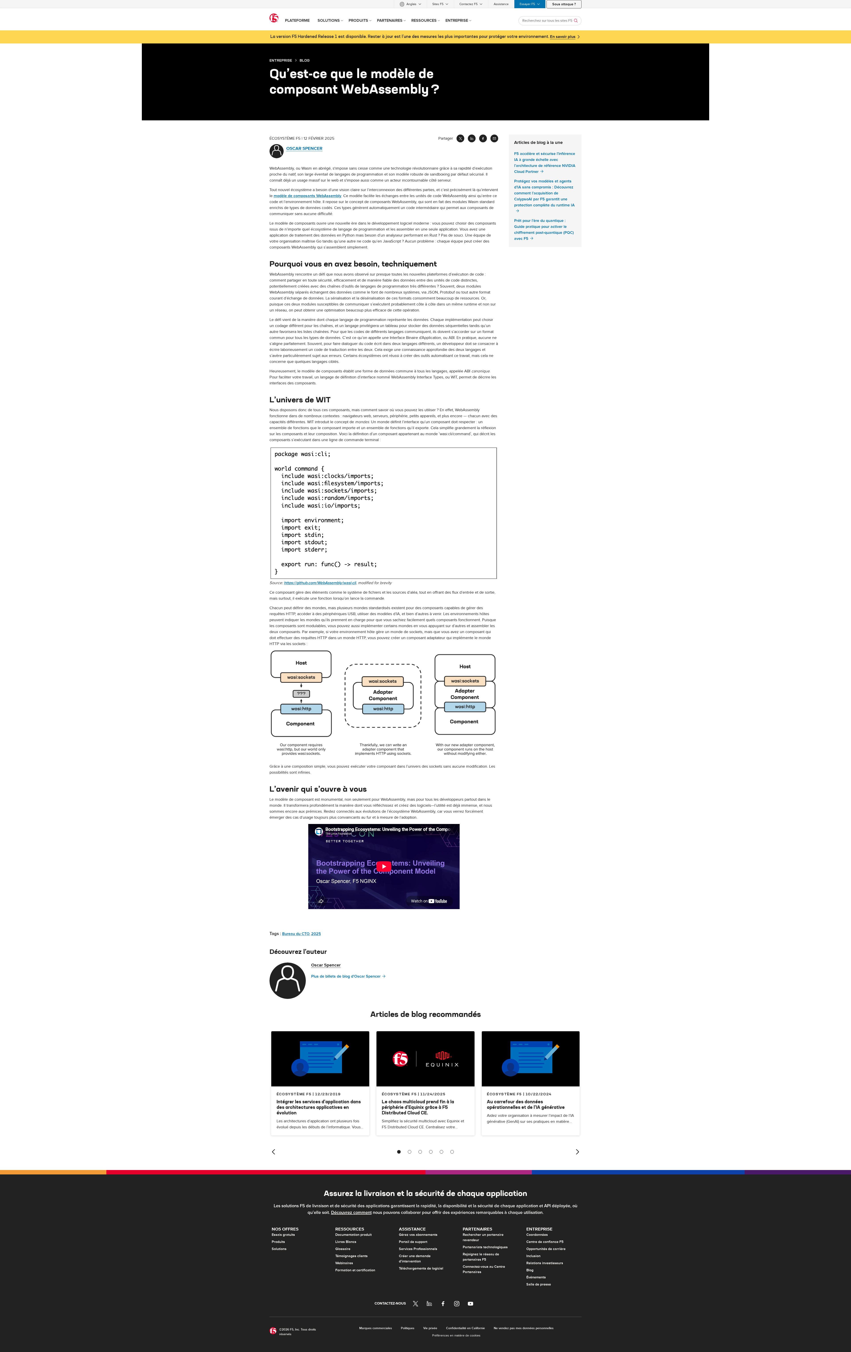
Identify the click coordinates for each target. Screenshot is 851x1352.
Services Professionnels (418, 1249)
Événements (536, 1277)
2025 (316, 933)
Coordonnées (537, 1235)
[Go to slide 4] (431, 1152)
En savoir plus (563, 37)
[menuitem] (410, 4)
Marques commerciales (375, 1328)
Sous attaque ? (564, 4)
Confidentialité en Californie (465, 1328)
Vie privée (430, 1328)
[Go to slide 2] (409, 1152)
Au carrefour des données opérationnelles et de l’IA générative (526, 1104)
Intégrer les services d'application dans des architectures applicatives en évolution (319, 1107)
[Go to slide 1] (399, 1152)
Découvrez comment (351, 1212)
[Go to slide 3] (420, 1152)
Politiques (407, 1328)
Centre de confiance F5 (545, 1242)
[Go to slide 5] (441, 1152)
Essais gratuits (283, 1235)
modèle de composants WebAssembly (307, 196)
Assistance (501, 4)
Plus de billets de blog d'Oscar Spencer (346, 976)
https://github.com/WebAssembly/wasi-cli (320, 583)
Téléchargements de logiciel (421, 1268)
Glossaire (342, 1249)
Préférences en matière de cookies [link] (456, 1335)
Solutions (279, 1249)
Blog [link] (305, 60)
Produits (278, 1242)
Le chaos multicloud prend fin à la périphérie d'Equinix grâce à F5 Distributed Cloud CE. (418, 1107)
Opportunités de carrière (546, 1249)
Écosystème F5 (399, 1094)
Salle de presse (538, 1284)
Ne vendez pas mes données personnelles (524, 1328)
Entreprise (280, 60)
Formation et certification (355, 1270)
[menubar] (425, 4)
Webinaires (344, 1263)
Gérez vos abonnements (418, 1235)
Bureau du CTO (296, 933)
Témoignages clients (351, 1256)
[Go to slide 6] (452, 1152)
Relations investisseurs (544, 1263)
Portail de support (413, 1242)
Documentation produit (353, 1235)
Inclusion (533, 1256)
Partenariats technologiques (485, 1247)
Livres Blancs (345, 1242)
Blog (529, 1270)
